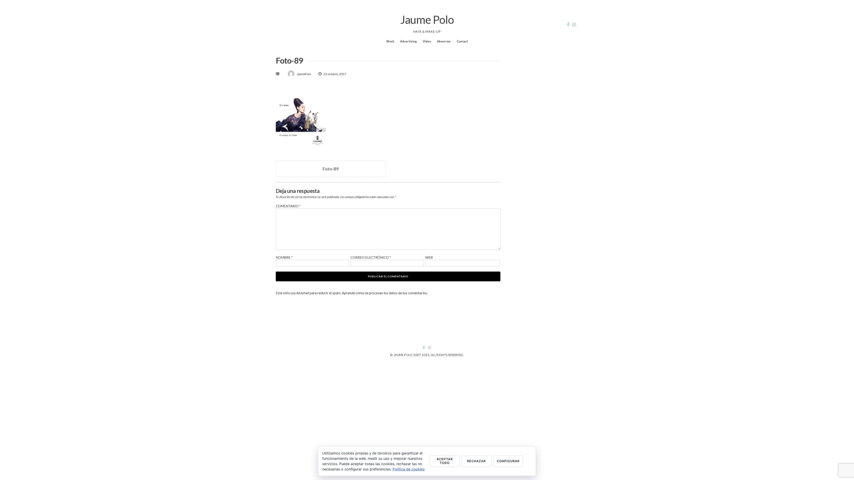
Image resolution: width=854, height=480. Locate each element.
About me (444, 41)
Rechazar (476, 461)
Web (429, 257)
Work (390, 41)
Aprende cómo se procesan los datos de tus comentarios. (385, 293)
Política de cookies (409, 469)
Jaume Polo (427, 19)
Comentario (288, 206)
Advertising (408, 41)
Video (427, 41)
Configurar (508, 461)
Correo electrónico (370, 257)
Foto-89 (330, 168)
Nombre (284, 257)
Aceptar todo (445, 461)
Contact (462, 41)
